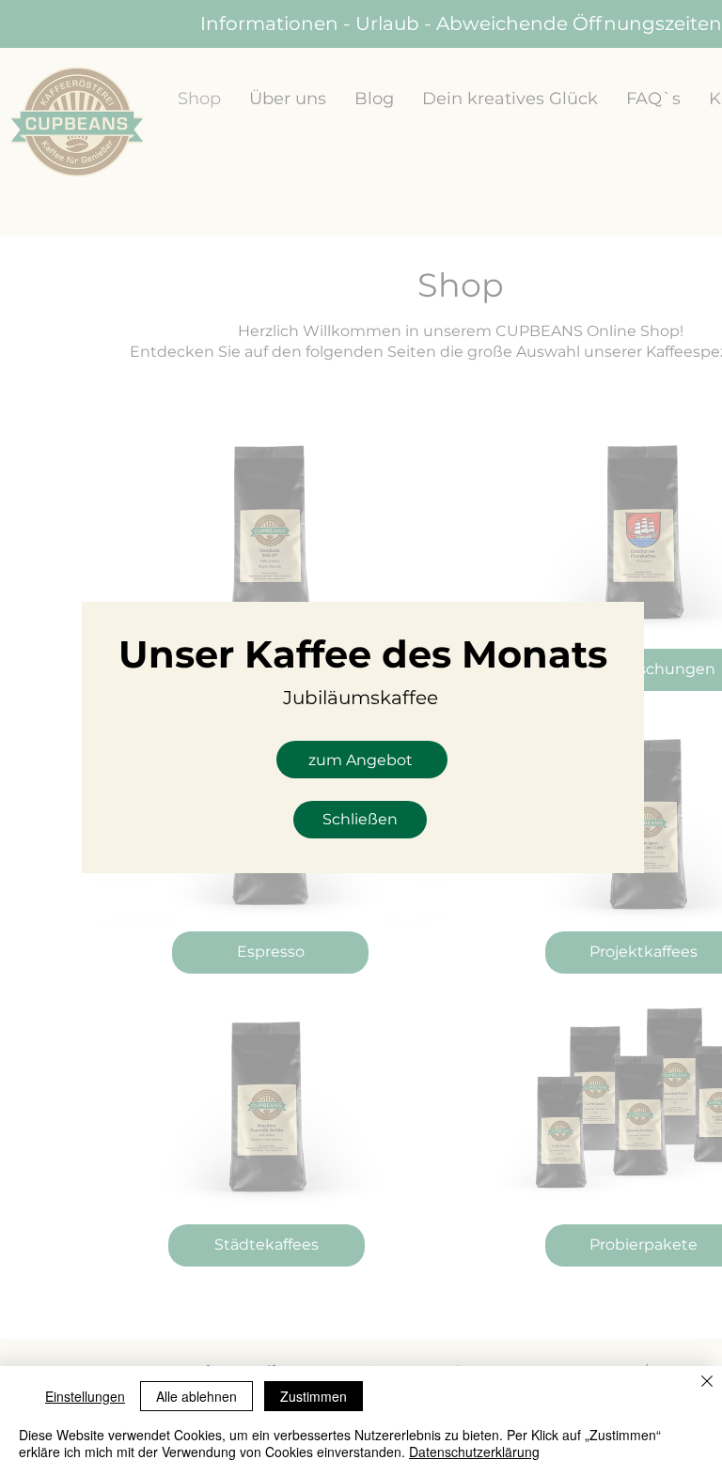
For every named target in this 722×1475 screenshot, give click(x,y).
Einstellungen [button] (85, 1396)
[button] (360, 819)
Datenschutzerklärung (474, 1451)
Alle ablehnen (196, 1396)
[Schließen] (707, 1382)
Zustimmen (313, 1396)
